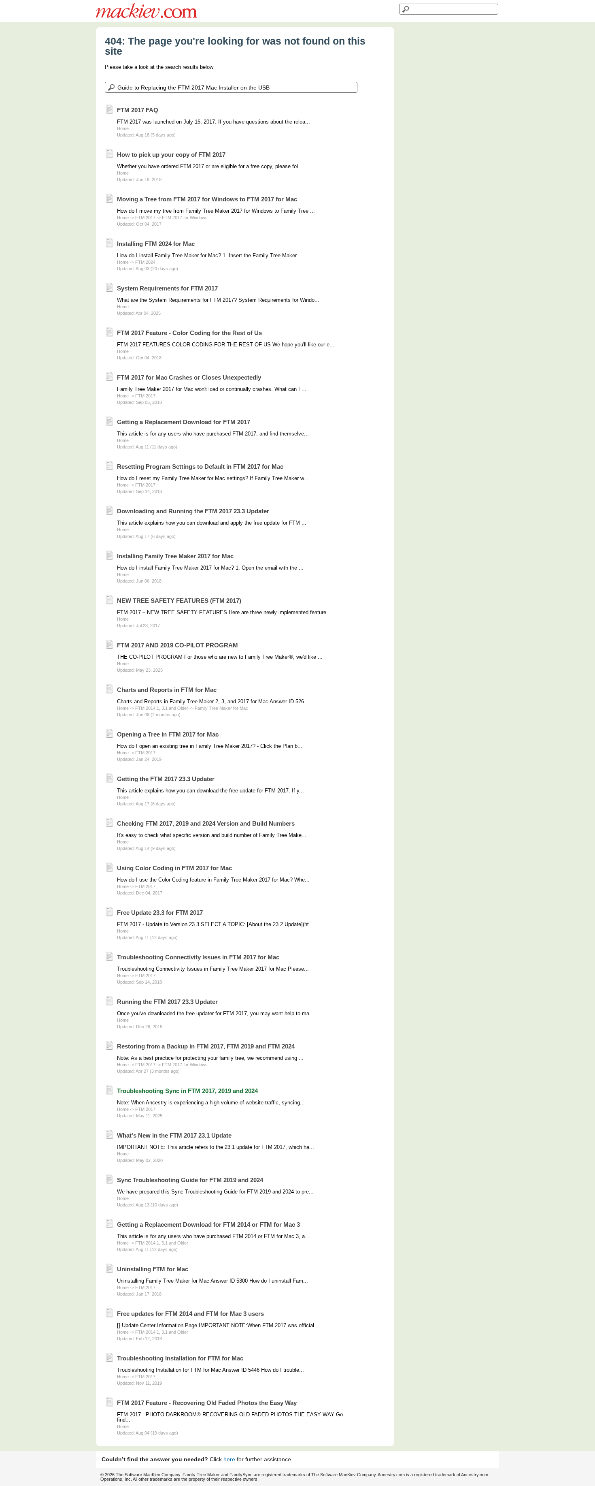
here (229, 1459)
